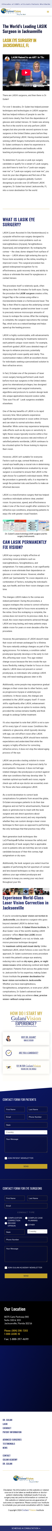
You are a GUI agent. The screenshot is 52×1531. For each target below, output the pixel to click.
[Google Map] (26, 1378)
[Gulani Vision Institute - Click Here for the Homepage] (13, 12)
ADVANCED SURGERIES (12, 1439)
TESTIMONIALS (9, 1443)
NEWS (5, 1447)
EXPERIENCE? (26, 1020)
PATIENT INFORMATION (12, 1432)
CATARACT (7, 1428)
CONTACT (7, 1455)
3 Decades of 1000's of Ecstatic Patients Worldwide (26, 4)
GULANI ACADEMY (10, 1459)
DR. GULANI (7, 1420)
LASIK (5, 1424)
